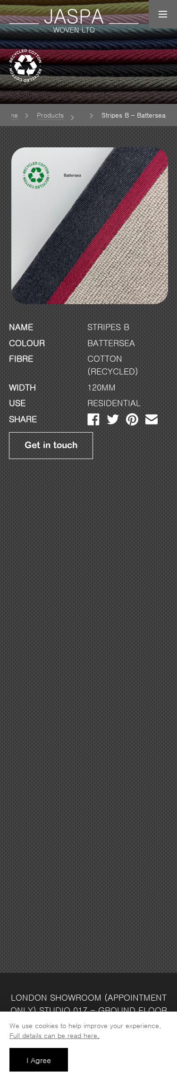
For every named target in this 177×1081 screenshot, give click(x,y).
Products (50, 115)
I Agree (38, 1060)
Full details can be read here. (54, 1035)
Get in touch (51, 445)
